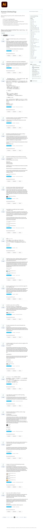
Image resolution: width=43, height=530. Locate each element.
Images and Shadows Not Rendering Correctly (15, 464)
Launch (31, 36)
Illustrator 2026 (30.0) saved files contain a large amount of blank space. (15, 412)
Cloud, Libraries (32, 26)
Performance (32, 43)
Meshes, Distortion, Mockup (34, 39)
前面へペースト (9, 238)
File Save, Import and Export (19, 145)
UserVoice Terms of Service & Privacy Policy (21, 527)
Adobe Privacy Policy (33, 527)
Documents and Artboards (19, 314)
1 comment (13, 294)
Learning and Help (32, 38)
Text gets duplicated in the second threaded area (15, 325)
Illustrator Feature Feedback (36, 76)
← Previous (4, 517)
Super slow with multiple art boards (13, 493)
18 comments (13, 482)
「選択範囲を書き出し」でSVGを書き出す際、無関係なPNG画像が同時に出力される (17, 79)
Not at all (9, 55)
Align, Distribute (32, 21)
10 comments (13, 453)
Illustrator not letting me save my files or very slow (16, 156)
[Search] (40, 62)
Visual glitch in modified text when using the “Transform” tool (15, 210)
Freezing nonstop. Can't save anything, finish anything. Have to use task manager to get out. (16, 118)
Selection (17, 453)
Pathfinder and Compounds (33, 42)
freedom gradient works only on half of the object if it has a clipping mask (16, 286)
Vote (3, 41)
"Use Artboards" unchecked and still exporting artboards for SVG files (15, 395)
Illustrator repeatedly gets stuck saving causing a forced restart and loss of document (15, 134)
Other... (17, 247)
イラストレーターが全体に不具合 (13, 376)
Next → (25, 517)
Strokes (31, 53)
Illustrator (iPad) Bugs (35, 73)
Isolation (31, 35)
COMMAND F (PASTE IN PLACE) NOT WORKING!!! (16, 61)
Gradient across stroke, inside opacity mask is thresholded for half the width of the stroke (15, 188)
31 (22, 517)
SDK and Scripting (32, 50)
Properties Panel (32, 45)
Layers (31, 37)
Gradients (17, 198)
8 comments (13, 247)
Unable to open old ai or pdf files (12, 305)
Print (31, 44)
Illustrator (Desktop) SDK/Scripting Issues (35, 71)
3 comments (13, 145)
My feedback (12, 35)
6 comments (13, 198)
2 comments (13, 176)
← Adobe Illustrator (3, 13)
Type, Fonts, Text (18, 275)
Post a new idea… (32, 17)
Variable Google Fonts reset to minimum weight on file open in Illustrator (17, 344)
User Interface (32, 58)
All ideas (31, 18)
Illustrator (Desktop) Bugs (35, 67)
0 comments (13, 431)
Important (15, 55)
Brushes (31, 24)
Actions (31, 20)
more (12, 172)
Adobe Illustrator (34, 80)
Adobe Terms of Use (28, 527)
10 (17, 517)
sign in (37, 11)
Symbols (31, 54)
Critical (20, 55)
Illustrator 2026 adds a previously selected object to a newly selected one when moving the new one (16, 443)
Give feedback (34, 64)
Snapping (31, 52)
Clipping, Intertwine (33, 25)
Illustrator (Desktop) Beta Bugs (36, 65)
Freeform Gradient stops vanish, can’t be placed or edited (16, 39)
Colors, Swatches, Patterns (33, 27)
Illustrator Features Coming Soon (36, 78)
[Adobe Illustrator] (4, 4)
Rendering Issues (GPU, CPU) (19, 482)
